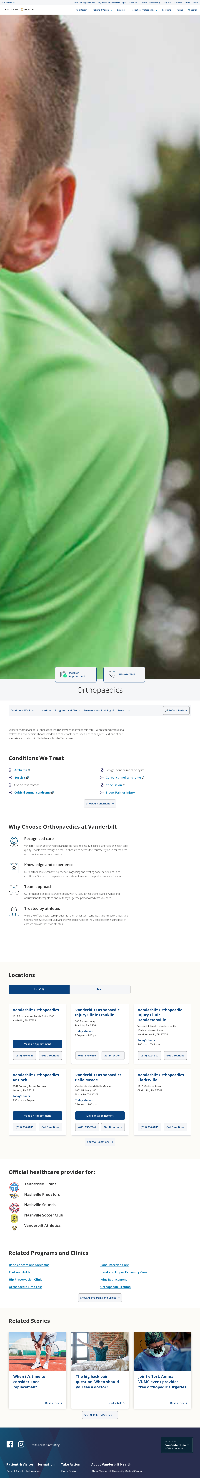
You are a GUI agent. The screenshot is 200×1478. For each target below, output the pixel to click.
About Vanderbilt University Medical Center (117, 1471)
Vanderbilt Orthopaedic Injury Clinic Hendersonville (160, 1014)
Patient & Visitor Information (23, 1471)
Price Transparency (151, 2)
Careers (178, 2)
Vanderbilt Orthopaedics (36, 1009)
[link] (37, 1370)
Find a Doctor (81, 10)
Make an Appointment (85, 2)
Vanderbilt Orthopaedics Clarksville (161, 1077)
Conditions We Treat (23, 710)
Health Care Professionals (143, 10)
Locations (166, 10)
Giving (180, 10)
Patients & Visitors (101, 10)
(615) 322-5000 (191, 2)
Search (194, 10)
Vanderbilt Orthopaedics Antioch (35, 1077)
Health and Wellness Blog (45, 1445)
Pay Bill (167, 2)
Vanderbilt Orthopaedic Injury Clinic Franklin (97, 1012)
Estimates (134, 2)
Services (121, 10)
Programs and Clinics (67, 710)
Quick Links (7, 2)
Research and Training (97, 710)
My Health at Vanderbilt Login (112, 2)
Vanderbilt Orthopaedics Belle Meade (98, 1077)
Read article (52, 1403)
